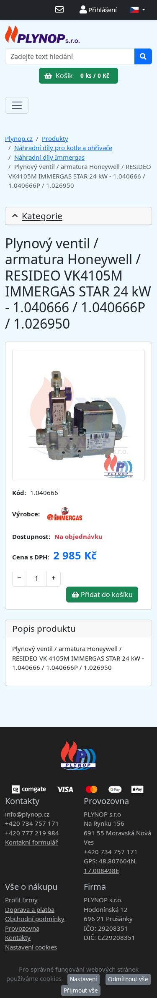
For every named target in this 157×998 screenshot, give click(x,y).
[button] (138, 10)
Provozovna (22, 928)
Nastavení (83, 979)
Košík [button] (81, 75)
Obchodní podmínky (34, 918)
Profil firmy (21, 900)
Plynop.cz (19, 138)
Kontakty (18, 937)
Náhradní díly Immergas (49, 157)
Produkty (55, 138)
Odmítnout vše (128, 979)
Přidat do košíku (106, 594)
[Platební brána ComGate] (78, 786)
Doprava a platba (29, 909)
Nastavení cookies (31, 947)
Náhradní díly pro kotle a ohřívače (63, 147)
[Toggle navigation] (16, 105)
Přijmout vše (81, 990)
